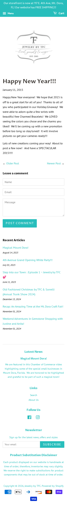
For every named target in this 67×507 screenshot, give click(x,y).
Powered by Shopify (53, 485)
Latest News (33, 352)
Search (33, 395)
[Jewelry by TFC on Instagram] (38, 418)
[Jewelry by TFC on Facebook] (29, 418)
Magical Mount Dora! (15, 247)
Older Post (12, 163)
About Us (34, 399)
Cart (61, 13)
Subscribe (52, 445)
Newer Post (54, 163)
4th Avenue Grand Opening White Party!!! (28, 260)
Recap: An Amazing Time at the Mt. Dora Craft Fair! (33, 306)
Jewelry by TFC (33, 485)
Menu (10, 13)
